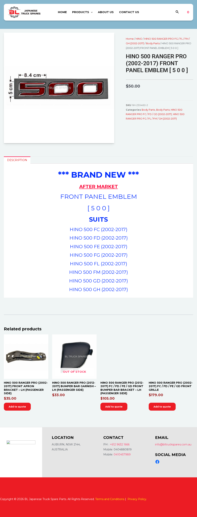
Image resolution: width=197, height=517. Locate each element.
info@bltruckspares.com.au (173, 444)
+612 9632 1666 (119, 444)
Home (130, 38)
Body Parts (153, 43)
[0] (185, 12)
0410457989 (122, 454)
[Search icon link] (177, 12)
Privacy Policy (137, 499)
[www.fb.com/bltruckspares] (157, 461)
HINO (139, 38)
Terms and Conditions (109, 499)
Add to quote (17, 406)
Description (17, 160)
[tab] (17, 159)
